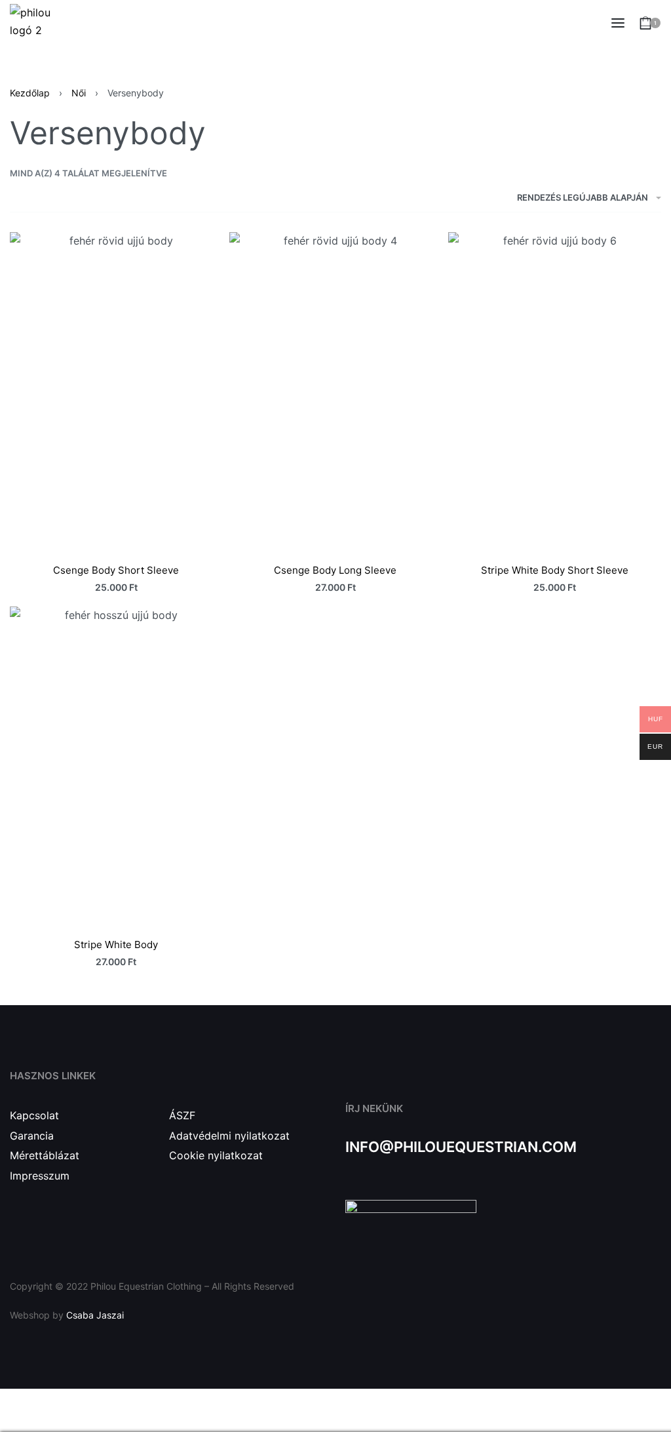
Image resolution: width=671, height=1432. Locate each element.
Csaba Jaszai (95, 1315)
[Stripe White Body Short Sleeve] (554, 391)
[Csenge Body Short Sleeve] (116, 391)
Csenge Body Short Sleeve (116, 570)
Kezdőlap (30, 92)
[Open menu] (618, 23)
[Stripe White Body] (116, 766)
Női (78, 92)
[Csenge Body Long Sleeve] (335, 391)
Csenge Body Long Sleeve (335, 570)
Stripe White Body (116, 944)
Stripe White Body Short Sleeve (554, 570)
